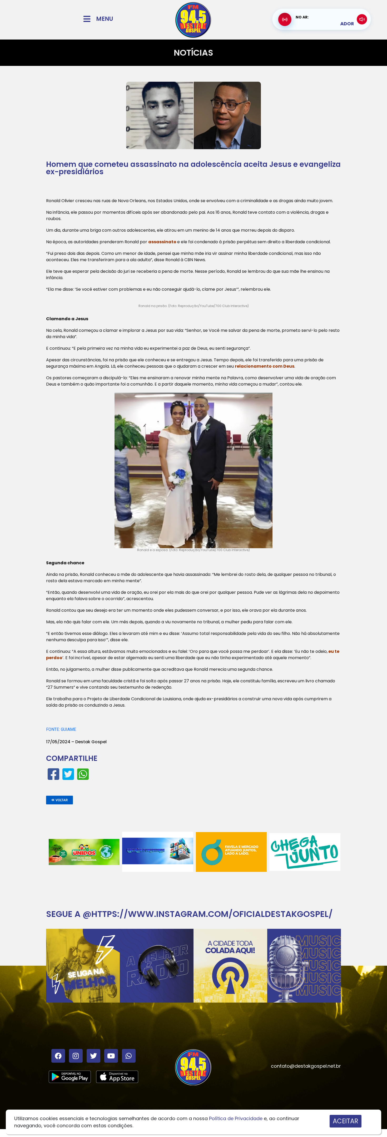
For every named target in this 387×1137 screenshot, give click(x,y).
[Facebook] (58, 1056)
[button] (59, 800)
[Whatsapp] (129, 1056)
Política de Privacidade (235, 1118)
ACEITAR (345, 1121)
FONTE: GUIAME (61, 729)
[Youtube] (111, 1056)
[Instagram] (76, 1056)
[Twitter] (93, 1056)
